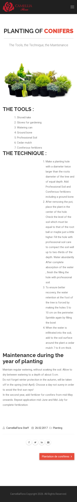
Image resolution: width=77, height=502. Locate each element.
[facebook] (29, 442)
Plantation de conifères (56, 456)
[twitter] (35, 442)
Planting (57, 428)
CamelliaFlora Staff (17, 428)
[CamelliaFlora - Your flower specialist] (18, 7)
